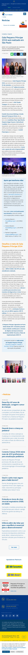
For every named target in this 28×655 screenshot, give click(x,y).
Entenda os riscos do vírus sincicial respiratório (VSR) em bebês (12, 501)
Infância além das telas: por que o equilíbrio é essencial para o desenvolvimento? (13, 525)
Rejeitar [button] (12, 651)
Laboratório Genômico (14, 194)
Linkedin (21, 54)
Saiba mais (13, 591)
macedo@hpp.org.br (10, 228)
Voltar (4, 17)
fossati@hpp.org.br (10, 221)
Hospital (10, 34)
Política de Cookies (7, 647)
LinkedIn (19, 344)
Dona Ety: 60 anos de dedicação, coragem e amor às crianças (13, 404)
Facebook (15, 54)
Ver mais (14, 547)
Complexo (4, 34)
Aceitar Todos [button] (6, 651)
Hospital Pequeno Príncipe (7, 13)
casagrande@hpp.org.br (11, 234)
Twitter (18, 54)
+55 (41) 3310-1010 (11, 600)
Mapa (24, 637)
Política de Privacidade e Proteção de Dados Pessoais (14, 648)
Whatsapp (12, 54)
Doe (23, 25)
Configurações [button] (20, 651)
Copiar (24, 54)
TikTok (11, 346)
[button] (25, 366)
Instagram (13, 344)
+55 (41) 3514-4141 (11, 606)
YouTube (6, 346)
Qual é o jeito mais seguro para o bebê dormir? (12, 479)
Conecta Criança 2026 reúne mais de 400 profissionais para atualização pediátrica (13, 454)
